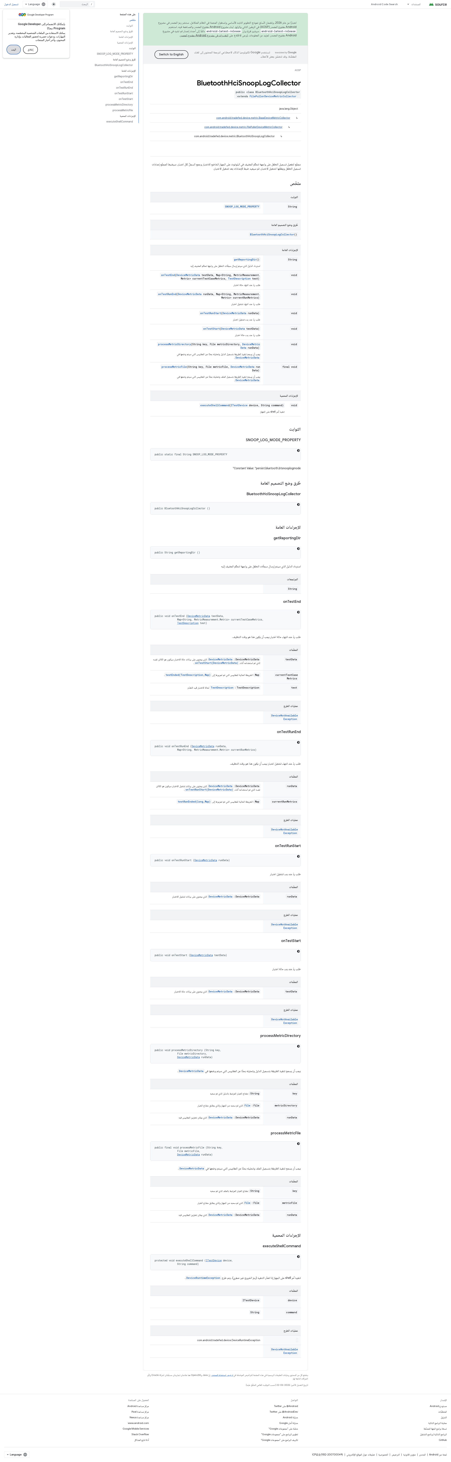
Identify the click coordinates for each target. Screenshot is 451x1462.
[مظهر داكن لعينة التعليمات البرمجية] (298, 450)
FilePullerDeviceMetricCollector (273, 96)
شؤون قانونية (409, 1454)
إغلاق (30, 49)
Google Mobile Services (136, 1428)
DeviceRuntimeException (203, 1278)
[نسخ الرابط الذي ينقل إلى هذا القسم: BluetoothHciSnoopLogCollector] (242, 494)
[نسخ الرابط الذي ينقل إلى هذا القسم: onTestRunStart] (271, 846)
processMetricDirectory (174, 344)
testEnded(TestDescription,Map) (188, 675)
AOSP (298, 70)
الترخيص (396, 1454)
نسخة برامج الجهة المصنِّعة (435, 1428)
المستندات (416, 4)
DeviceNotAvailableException (284, 717)
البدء (13, 49)
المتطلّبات (442, 1411)
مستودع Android (438, 1406)
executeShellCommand (214, 405)
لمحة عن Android (438, 1454)
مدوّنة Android (290, 1417)
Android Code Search (384, 4)
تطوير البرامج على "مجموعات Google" (279, 1434)
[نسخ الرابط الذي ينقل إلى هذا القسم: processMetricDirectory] (256, 1036)
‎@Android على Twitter (286, 1406)
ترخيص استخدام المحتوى (222, 1375)
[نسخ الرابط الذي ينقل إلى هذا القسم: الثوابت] (285, 429)
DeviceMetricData (188, 275)
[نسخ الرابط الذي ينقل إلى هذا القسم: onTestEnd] (279, 602)
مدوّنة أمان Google (288, 1423)
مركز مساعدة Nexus (139, 1417)
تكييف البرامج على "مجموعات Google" (279, 1440)
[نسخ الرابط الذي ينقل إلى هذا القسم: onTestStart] (277, 941)
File (247, 1105)
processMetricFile (174, 366)
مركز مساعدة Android (138, 1406)
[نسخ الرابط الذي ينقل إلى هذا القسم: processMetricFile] (267, 1133)
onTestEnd (168, 275)
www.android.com (138, 1423)
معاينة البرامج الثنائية (437, 1423)
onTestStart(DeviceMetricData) (216, 663)
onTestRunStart (210, 313)
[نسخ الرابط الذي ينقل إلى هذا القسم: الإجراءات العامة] (272, 528)
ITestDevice (239, 405)
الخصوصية (383, 1454)
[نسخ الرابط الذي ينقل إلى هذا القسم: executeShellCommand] (259, 1246)
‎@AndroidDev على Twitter (284, 1411)
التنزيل (444, 1417)
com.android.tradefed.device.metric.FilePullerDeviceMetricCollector (243, 127)
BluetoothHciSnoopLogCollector (272, 234)
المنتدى (422, 1454)
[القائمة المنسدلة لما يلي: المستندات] (406, 4)
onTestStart (211, 328)
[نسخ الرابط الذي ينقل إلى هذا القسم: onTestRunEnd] (273, 732)
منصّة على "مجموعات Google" (283, 1428)
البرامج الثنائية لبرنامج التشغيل (433, 1434)
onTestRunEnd (167, 294)
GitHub (443, 1440)
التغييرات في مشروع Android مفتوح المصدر (204, 35)
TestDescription (239, 278)
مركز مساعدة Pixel (140, 1411)
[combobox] (77, 4)
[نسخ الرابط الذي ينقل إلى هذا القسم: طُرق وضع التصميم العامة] (256, 483)
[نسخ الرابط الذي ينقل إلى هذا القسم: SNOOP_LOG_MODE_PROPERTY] (242, 440)
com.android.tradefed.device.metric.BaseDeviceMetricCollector (253, 117)
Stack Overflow (140, 1434)
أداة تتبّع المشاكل (141, 1440)
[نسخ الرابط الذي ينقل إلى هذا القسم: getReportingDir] (270, 538)
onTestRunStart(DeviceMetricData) (209, 789)
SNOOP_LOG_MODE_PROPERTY (242, 206)
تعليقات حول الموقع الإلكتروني (361, 1454)
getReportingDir (245, 259)
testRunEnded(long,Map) (194, 801)
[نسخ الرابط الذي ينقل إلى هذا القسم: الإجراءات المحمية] (268, 1235)
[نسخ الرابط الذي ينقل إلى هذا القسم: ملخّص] (286, 184)
